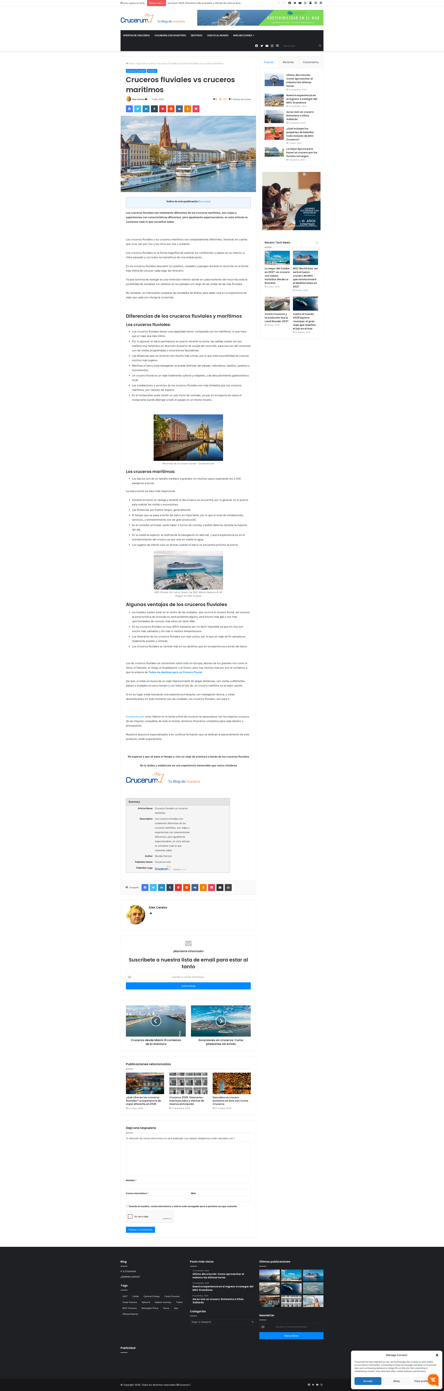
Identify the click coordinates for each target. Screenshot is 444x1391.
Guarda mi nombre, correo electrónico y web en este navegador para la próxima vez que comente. (183, 1206)
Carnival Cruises (152, 1296)
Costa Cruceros (172, 1296)
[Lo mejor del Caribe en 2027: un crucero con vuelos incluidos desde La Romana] (277, 258)
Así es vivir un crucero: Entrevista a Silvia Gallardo (300, 115)
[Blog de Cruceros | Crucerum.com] (153, 18)
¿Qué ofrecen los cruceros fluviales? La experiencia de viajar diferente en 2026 (143, 1101)
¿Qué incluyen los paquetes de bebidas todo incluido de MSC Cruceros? (300, 134)
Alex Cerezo (138, 99)
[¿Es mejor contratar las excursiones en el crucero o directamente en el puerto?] (313, 1301)
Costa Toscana (129, 1302)
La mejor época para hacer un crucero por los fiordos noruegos (301, 152)
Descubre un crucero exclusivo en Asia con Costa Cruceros (230, 1101)
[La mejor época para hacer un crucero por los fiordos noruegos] (274, 152)
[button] (437, 1355)
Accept (368, 1381)
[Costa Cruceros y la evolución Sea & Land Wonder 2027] (277, 304)
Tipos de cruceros (146, 63)
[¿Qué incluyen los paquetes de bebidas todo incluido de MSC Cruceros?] (274, 133)
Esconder (204, 201)
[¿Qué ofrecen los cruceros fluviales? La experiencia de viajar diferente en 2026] (145, 1083)
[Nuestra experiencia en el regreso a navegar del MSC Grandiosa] (274, 100)
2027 (124, 1296)
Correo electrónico (137, 1193)
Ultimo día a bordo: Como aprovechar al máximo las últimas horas (299, 80)
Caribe (135, 1296)
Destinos (196, 35)
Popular (269, 62)
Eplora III (146, 1302)
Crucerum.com (135, 716)
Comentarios (311, 62)
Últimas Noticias (130, 1314)
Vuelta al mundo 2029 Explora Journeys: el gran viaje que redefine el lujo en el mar (304, 321)
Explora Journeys (163, 1302)
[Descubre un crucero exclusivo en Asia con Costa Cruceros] (232, 1083)
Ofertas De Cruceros (136, 35)
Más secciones (242, 35)
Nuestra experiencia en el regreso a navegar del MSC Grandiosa (301, 99)
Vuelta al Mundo (217, 35)
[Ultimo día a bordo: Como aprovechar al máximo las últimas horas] (274, 79)
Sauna (166, 1308)
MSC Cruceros (129, 1308)
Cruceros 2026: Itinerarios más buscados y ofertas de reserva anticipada (186, 1101)
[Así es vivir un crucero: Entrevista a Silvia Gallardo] (274, 116)
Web (193, 1193)
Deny (396, 1381)
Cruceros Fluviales (168, 63)
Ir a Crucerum (128, 1271)
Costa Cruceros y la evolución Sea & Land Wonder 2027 (276, 317)
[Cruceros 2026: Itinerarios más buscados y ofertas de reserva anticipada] (188, 1083)
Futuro (179, 1302)
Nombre (131, 1180)
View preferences (425, 1381)
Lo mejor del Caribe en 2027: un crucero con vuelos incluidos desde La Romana (277, 276)
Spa (176, 1308)
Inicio (131, 63)
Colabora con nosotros (170, 35)
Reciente (288, 62)
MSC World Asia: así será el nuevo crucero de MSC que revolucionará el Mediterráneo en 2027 (305, 277)
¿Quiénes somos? (130, 1276)
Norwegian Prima (150, 1308)
